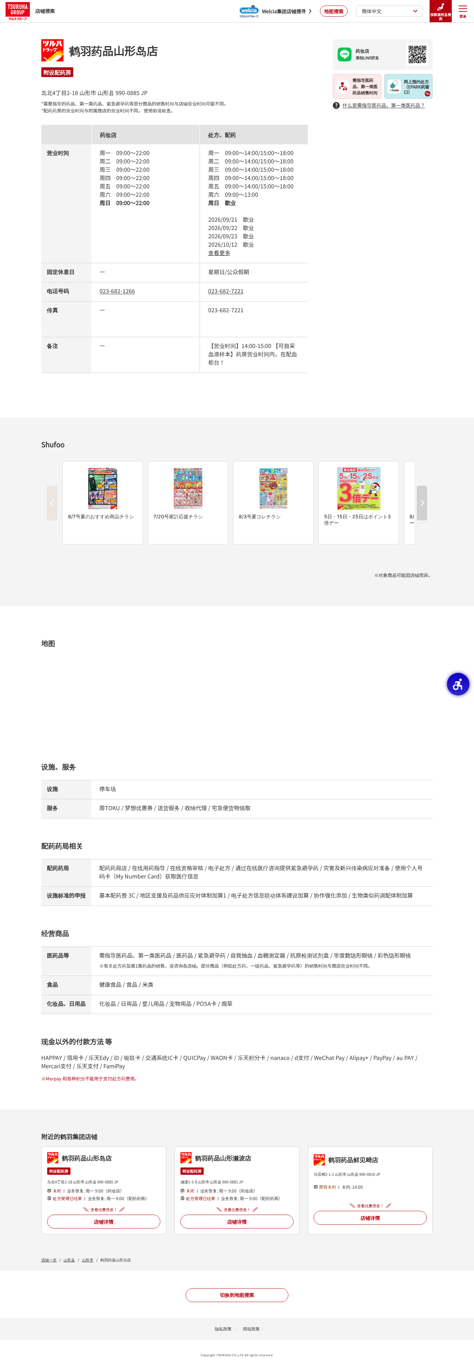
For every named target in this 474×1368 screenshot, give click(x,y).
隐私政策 (223, 1329)
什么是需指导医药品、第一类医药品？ (383, 105)
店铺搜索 (45, 10)
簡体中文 (371, 11)
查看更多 (219, 252)
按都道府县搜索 (440, 16)
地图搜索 (334, 11)
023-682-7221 (226, 291)
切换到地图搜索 (237, 1294)
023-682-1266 (117, 291)
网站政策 (251, 1329)
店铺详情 (103, 1221)
